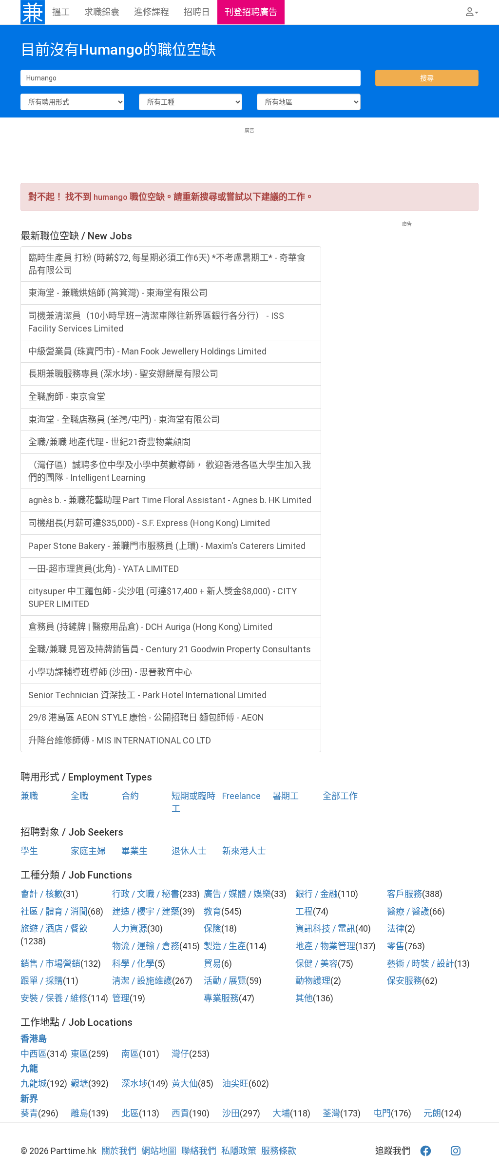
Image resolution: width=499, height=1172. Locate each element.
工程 (304, 911)
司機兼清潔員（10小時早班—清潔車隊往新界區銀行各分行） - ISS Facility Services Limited (156, 322)
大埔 (281, 1113)
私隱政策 (238, 1151)
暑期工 (285, 796)
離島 (79, 1113)
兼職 (29, 796)
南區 (130, 1054)
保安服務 (404, 981)
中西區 (33, 1054)
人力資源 (129, 928)
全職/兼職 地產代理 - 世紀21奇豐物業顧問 (109, 442)
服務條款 (278, 1151)
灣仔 (180, 1054)
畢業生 (134, 851)
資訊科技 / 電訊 (325, 928)
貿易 (212, 963)
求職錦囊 (101, 12)
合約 (130, 796)
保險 (212, 928)
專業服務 (221, 998)
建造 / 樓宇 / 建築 (145, 911)
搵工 (61, 12)
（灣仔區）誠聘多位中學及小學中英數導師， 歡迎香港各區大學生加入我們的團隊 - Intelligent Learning (169, 471)
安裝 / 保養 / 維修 (54, 998)
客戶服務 (404, 894)
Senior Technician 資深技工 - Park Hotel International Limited (147, 695)
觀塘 (79, 1083)
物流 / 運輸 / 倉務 (145, 946)
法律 (395, 928)
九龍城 (33, 1083)
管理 (121, 998)
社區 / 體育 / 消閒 (54, 911)
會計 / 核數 (41, 894)
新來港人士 (244, 851)
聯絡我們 (198, 1151)
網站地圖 (158, 1151)
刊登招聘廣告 (251, 12)
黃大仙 (185, 1083)
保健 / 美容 (316, 963)
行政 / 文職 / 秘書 (145, 894)
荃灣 (331, 1113)
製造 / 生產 (225, 946)
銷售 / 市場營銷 (50, 963)
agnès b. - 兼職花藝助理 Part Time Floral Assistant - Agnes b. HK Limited (169, 500)
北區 (130, 1113)
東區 (79, 1054)
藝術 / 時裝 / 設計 (420, 963)
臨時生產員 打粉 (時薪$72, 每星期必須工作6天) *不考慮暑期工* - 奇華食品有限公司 (167, 264)
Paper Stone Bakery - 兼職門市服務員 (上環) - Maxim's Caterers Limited (167, 546)
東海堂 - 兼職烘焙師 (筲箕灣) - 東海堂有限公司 (118, 293)
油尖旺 (235, 1083)
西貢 (180, 1113)
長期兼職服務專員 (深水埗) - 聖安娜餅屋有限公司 (123, 374)
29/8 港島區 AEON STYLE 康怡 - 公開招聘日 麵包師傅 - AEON (146, 717)
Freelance (241, 796)
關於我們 (118, 1151)
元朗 (432, 1113)
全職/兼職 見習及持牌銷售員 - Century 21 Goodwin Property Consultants (169, 649)
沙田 (231, 1113)
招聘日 (197, 12)
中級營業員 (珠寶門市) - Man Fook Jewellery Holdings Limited (147, 351)
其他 (304, 998)
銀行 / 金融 (316, 894)
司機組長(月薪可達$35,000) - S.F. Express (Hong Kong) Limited (149, 523)
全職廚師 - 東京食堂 (66, 396)
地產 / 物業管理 (325, 946)
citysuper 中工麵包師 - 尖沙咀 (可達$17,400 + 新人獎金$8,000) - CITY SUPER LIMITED (162, 597)
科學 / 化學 (133, 963)
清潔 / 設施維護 (142, 981)
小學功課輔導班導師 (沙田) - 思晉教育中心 (110, 672)
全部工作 (340, 796)
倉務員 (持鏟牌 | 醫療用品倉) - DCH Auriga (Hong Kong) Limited (150, 627)
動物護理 (312, 981)
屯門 (382, 1113)
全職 (79, 796)
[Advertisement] (249, 156)
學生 (29, 851)
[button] (472, 12)
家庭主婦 (88, 851)
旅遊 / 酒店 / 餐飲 (54, 928)
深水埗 (134, 1083)
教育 (212, 911)
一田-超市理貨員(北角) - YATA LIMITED (103, 569)
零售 (395, 946)
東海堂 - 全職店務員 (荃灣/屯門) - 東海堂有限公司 (124, 419)
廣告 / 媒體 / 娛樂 (237, 894)
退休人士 (189, 851)
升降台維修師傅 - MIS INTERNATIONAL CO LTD (119, 740)
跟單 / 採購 (41, 981)
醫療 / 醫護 (408, 911)
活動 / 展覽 (225, 981)
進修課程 (151, 12)
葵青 (29, 1113)
